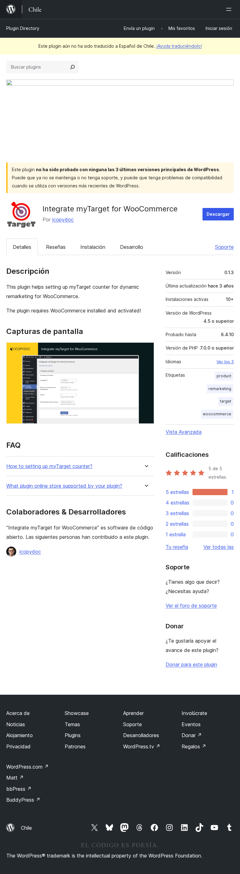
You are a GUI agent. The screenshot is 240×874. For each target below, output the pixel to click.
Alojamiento (19, 735)
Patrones (75, 746)
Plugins (73, 735)
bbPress (19, 789)
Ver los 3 (225, 361)
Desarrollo (131, 247)
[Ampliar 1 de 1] (145, 351)
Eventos (191, 724)
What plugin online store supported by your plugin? (64, 486)
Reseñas (56, 247)
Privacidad (18, 746)
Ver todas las (218, 547)
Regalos (194, 746)
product (224, 376)
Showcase (77, 713)
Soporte (224, 247)
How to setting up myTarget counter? (49, 466)
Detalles (22, 247)
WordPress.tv (141, 746)
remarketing (219, 388)
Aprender (133, 713)
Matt (15, 778)
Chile (26, 828)
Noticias (15, 724)
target (225, 401)
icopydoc (63, 219)
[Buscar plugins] (72, 67)
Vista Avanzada (184, 432)
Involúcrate (194, 713)
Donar (192, 735)
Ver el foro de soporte (191, 605)
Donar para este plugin (191, 664)
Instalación (92, 247)
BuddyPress (23, 800)
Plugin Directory (22, 28)
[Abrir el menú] (230, 9)
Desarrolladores (141, 735)
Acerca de (18, 713)
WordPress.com (27, 767)
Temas (72, 724)
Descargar (218, 214)
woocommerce (217, 414)
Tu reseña (177, 547)
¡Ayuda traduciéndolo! (179, 46)
